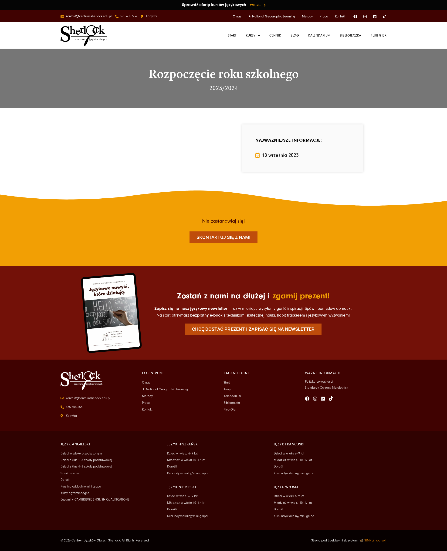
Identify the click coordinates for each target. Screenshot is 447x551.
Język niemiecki (181, 487)
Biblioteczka (232, 403)
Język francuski (289, 444)
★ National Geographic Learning (271, 16)
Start (227, 382)
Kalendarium (232, 396)
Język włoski (286, 487)
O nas (237, 16)
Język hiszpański (183, 444)
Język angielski (75, 444)
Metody (307, 16)
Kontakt (340, 16)
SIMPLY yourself (375, 540)
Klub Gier (230, 409)
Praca (324, 16)
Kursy (227, 389)
